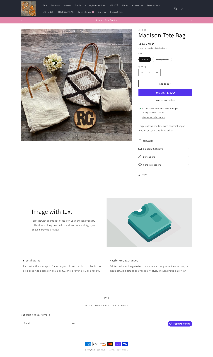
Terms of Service (120, 305)
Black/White (164, 60)
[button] (175, 8)
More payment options (165, 100)
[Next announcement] (191, 20)
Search (88, 305)
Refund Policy (102, 305)
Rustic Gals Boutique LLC (101, 350)
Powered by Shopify (120, 350)
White (145, 59)
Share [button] (144, 174)
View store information (153, 117)
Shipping (142, 48)
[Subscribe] (73, 323)
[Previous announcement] (21, 20)
